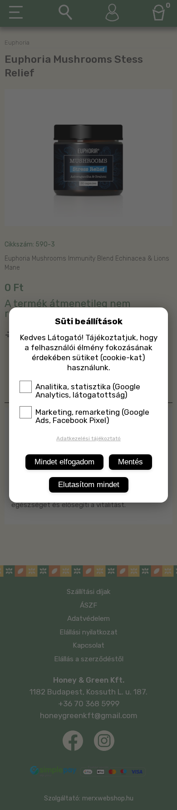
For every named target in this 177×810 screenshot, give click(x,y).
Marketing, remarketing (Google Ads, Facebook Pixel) (92, 416)
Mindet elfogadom (64, 462)
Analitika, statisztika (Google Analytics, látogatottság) (87, 390)
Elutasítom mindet (88, 484)
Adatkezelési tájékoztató (88, 438)
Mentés (130, 462)
